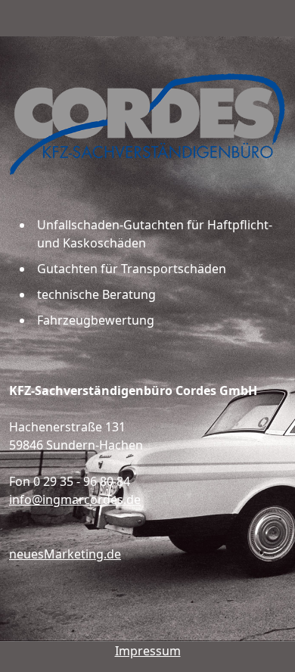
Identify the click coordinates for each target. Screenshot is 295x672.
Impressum (148, 650)
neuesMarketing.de (65, 554)
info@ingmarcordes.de (75, 499)
